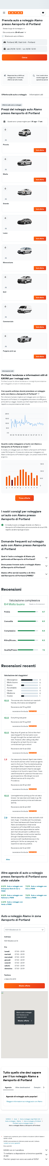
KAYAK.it (8, 1119)
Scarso (10, 696)
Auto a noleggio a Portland (32, 1121)
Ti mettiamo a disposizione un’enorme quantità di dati (23, 1154)
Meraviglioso (12, 680)
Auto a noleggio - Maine (13, 1121)
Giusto (9, 690)
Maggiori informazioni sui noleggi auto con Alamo (24, 1101)
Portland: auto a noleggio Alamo (23, 1123)
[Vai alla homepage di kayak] (15, 12)
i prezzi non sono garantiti (12, 1143)
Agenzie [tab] (8, 1087)
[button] (4, 12)
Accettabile (12, 688)
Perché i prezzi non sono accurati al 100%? (21, 1159)
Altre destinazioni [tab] (22, 1087)
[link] (24, 498)
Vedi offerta (40, 150)
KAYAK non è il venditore (14, 1150)
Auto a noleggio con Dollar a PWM (36, 896)
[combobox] (14, 28)
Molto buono (12, 682)
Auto (15, 1119)
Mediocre (11, 693)
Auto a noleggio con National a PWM (12, 896)
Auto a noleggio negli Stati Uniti (30, 1119)
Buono (9, 685)
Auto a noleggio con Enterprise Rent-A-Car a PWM (12, 888)
